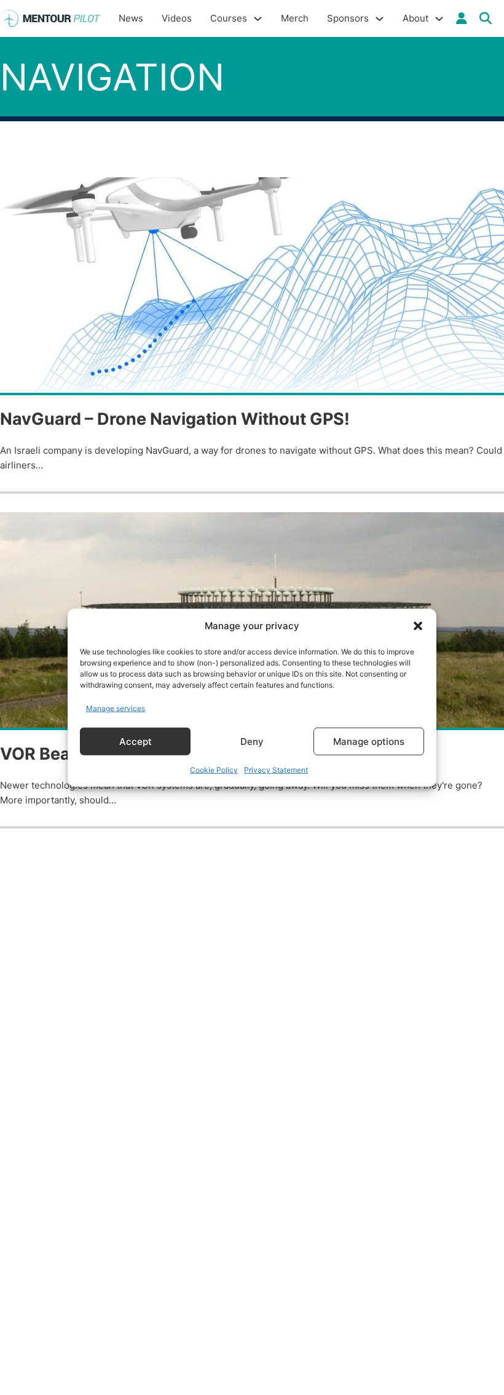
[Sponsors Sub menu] (379, 18)
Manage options (368, 741)
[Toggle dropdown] (461, 18)
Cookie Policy (214, 769)
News (131, 18)
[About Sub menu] (439, 18)
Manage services (115, 707)
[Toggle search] (485, 18)
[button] (418, 626)
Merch (295, 18)
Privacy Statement (276, 769)
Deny (252, 741)
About (415, 18)
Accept (135, 741)
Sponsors (348, 18)
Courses (228, 18)
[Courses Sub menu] (257, 18)
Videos (177, 18)
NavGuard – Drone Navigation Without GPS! (175, 419)
